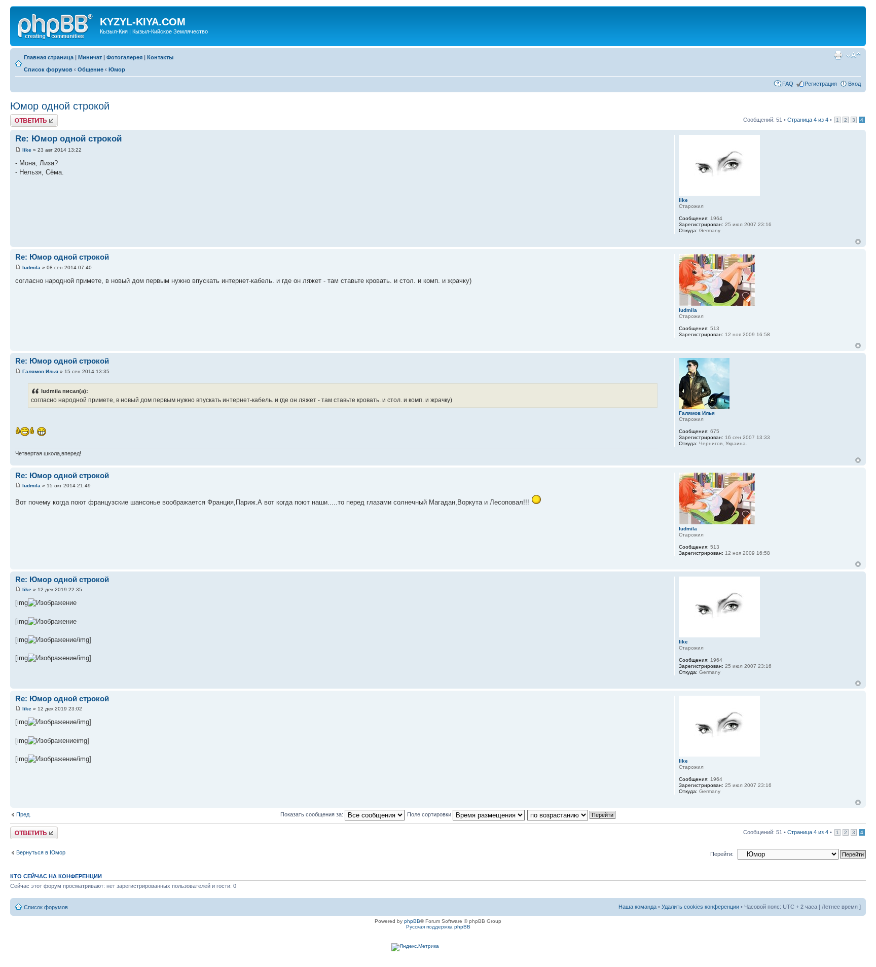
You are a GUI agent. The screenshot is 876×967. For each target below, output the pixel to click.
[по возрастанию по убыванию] (571, 814)
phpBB (412, 921)
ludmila (31, 267)
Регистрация (821, 84)
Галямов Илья (40, 371)
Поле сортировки (430, 814)
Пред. (23, 814)
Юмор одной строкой (60, 106)
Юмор (116, 69)
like (26, 150)
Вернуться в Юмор (40, 852)
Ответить (22, 117)
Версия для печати (838, 55)
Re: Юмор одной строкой (68, 139)
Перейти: (722, 854)
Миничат (90, 57)
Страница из (807, 120)
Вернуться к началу (858, 241)
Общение (90, 69)
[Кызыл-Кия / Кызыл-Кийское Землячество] (56, 25)
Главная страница (49, 57)
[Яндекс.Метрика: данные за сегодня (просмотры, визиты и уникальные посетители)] (415, 947)
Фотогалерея (124, 57)
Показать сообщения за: (312, 814)
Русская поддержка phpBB (438, 926)
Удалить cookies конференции (700, 907)
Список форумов (48, 69)
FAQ (787, 84)
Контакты (160, 57)
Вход (854, 84)
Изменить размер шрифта (853, 55)
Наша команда (637, 907)
